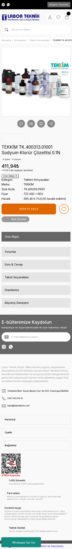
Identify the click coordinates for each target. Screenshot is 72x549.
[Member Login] (50, 17)
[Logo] (21, 17)
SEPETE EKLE (28, 208)
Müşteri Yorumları (59, 4)
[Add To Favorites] (64, 209)
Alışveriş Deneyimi (17, 303)
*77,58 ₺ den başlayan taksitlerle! (17, 170)
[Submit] (7, 337)
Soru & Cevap (14, 264)
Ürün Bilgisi (12, 236)
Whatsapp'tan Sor (23, 542)
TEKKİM (29, 184)
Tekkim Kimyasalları (36, 179)
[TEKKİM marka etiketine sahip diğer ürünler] (13, 138)
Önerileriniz (12, 290)
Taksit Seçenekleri (17, 277)
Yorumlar (10, 252)
